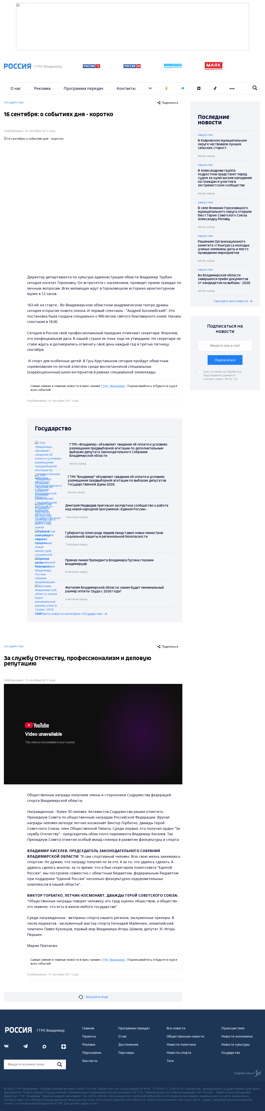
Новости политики (181, 1044)
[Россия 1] (91, 67)
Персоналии (91, 1052)
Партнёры (126, 1052)
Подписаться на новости (225, 328)
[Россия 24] (132, 67)
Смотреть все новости (231, 301)
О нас (15, 88)
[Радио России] (173, 67)
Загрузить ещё (96, 997)
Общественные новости (185, 1036)
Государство (230, 1052)
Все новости (176, 1028)
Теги (170, 1061)
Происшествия (232, 1028)
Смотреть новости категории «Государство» (69, 614)
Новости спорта (179, 1052)
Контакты (126, 88)
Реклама (42, 88)
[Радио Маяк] (213, 69)
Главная (88, 1028)
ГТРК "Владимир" (113, 386)
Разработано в (244, 1073)
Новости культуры (235, 1044)
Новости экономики (237, 1036)
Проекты (89, 1036)
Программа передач (83, 88)
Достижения (128, 1044)
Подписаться (225, 360)
